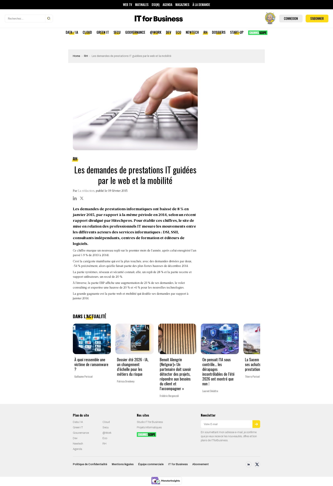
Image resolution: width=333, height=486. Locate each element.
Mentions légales (123, 464)
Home (76, 56)
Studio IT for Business (150, 422)
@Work (155, 32)
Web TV (127, 4)
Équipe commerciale (151, 464)
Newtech (192, 32)
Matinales (142, 4)
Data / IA (72, 32)
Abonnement (200, 464)
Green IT (103, 32)
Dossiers (218, 32)
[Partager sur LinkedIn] (75, 198)
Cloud (87, 32)
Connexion (291, 18)
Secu (117, 32)
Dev (168, 32)
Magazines (182, 4)
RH (205, 32)
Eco (178, 32)
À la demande (201, 4)
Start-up (237, 32)
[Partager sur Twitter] (82, 198)
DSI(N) (156, 4)
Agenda (167, 4)
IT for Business (178, 464)
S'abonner (317, 18)
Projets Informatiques (149, 427)
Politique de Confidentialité (90, 464)
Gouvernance (135, 32)
